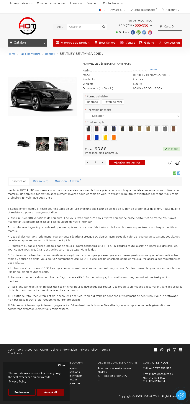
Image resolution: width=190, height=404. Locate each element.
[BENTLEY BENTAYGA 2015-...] (24, 144)
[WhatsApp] (138, 32)
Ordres (102, 372)
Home (11, 54)
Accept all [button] (50, 392)
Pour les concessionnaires (114, 368)
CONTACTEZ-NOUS (155, 363)
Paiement (92, 3)
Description (19, 181)
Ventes (130, 43)
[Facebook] (133, 32)
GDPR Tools (15, 350)
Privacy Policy (89, 350)
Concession (171, 43)
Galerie (148, 43)
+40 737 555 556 (160, 368)
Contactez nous (113, 3)
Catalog (20, 42)
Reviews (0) (40, 181)
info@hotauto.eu (162, 374)
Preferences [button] (22, 392)
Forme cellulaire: (97, 97)
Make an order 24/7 (114, 376)
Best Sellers (106, 43)
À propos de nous (21, 3)
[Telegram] (144, 32)
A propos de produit (74, 43)
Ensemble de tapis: (99, 110)
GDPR (44, 350)
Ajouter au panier (127, 162)
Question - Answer (68, 180)
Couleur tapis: (96, 123)
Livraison (76, 3)
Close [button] (61, 365)
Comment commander (51, 3)
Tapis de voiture (30, 54)
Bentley (50, 54)
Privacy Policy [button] (17, 381)
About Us (31, 350)
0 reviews (152, 70)
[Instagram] (150, 32)
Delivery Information (63, 350)
